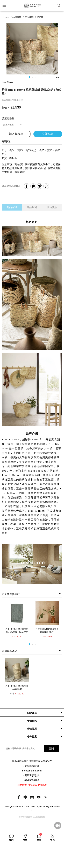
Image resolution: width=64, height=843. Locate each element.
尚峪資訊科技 (39, 817)
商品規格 (32, 207)
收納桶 (40, 17)
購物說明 (52, 207)
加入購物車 (16, 134)
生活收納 (29, 17)
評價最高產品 (9, 651)
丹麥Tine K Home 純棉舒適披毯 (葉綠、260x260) (16, 630)
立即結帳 (48, 134)
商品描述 (6, 141)
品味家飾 (16, 17)
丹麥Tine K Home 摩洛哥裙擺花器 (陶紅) (47, 630)
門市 (25, 840)
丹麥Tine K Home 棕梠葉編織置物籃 (16, 687)
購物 (39, 837)
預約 (11, 840)
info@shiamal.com (32, 770)
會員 (52, 840)
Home (6, 17)
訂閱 (51, 748)
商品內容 (12, 207)
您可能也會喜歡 (11, 594)
